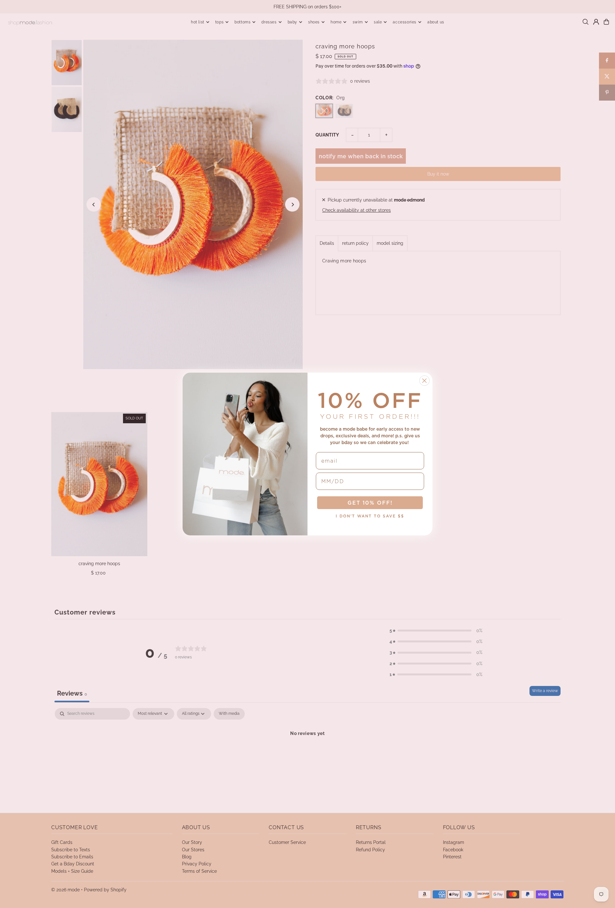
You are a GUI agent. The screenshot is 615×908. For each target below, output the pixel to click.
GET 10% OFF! (370, 502)
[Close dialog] (424, 380)
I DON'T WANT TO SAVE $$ (370, 516)
